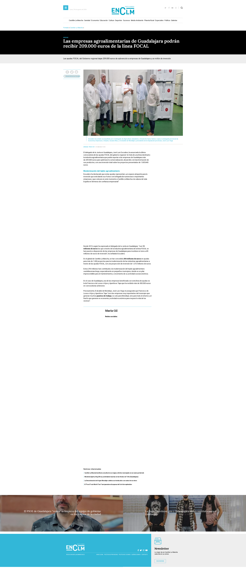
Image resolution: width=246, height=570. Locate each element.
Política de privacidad (111, 554)
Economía (95, 20)
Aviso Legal (99, 554)
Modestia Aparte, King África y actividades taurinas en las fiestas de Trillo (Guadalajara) (111, 477)
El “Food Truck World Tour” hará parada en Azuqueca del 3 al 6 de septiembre (108, 484)
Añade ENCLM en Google (72, 76)
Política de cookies (124, 554)
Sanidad (87, 20)
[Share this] (67, 72)
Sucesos (126, 20)
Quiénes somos (135, 554)
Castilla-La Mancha (76, 20)
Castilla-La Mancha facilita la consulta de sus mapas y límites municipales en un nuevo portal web (114, 473)
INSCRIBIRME (160, 561)
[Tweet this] (72, 72)
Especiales (159, 20)
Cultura (111, 20)
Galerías (174, 20)
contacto (144, 554)
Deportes (118, 20)
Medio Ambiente (137, 20)
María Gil (91, 147)
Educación (104, 20)
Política (167, 20)
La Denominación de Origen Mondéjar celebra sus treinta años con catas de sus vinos (110, 480)
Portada (66, 28)
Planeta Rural (149, 20)
